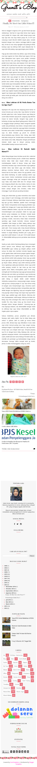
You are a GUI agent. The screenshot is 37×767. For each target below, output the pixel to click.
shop (28, 677)
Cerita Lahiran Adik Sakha (9, 426)
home (16, 666)
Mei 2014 (9, 602)
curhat (5, 662)
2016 (6, 580)
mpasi (27, 670)
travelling (6, 684)
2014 (6, 585)
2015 (6, 582)
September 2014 (11, 591)
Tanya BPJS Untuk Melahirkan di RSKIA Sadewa (16, 411)
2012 (6, 608)
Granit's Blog (18, 7)
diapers (25, 662)
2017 (6, 578)
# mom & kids (16, 21)
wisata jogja (20, 692)
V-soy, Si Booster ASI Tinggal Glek (21, 641)
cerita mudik (22, 659)
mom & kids (16, 670)
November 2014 (11, 586)
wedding (18, 688)
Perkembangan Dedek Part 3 (12, 597)
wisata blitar (6, 692)
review (5, 677)
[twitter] (17, 524)
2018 (6, 576)
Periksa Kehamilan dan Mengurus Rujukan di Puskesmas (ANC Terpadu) (15, 442)
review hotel (17, 677)
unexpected (6, 688)
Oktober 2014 (10, 589)
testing (15, 681)
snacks (5, 681)
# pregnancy (24, 21)
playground (15, 673)
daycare (15, 662)
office (5, 673)
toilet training (26, 681)
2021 (6, 570)
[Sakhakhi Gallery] (18, 731)
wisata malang (7, 695)
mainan (5, 670)
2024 (6, 568)
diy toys (5, 666)
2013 (6, 606)
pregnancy (27, 673)
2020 (6, 572)
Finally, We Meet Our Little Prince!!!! (15, 594)
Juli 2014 (8, 600)
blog (4, 659)
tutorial (17, 684)
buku (12, 659)
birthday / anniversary (16, 655)
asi (4, 655)
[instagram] (21, 524)
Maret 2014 (9, 604)
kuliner (25, 666)
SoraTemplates (14, 762)
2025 (6, 566)
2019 (6, 574)
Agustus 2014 (10, 593)
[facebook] (14, 524)
